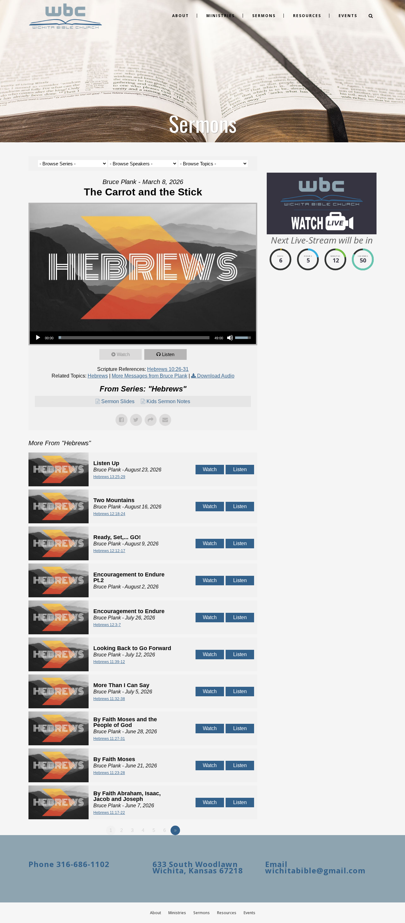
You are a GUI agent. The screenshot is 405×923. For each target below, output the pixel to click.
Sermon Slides (117, 401)
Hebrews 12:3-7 (107, 625)
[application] (143, 337)
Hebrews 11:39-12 (109, 662)
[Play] (38, 338)
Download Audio (215, 375)
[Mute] (230, 338)
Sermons (201, 912)
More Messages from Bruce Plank (149, 375)
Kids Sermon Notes (168, 401)
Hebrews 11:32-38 (109, 699)
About (155, 912)
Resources (226, 912)
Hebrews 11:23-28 (109, 773)
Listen (168, 354)
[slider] (134, 337)
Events (249, 912)
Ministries (177, 912)
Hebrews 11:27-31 (109, 738)
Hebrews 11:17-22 (109, 812)
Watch (123, 354)
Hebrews (98, 375)
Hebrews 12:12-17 (109, 551)
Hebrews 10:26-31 (168, 369)
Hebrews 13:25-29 (109, 477)
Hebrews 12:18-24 (109, 514)
